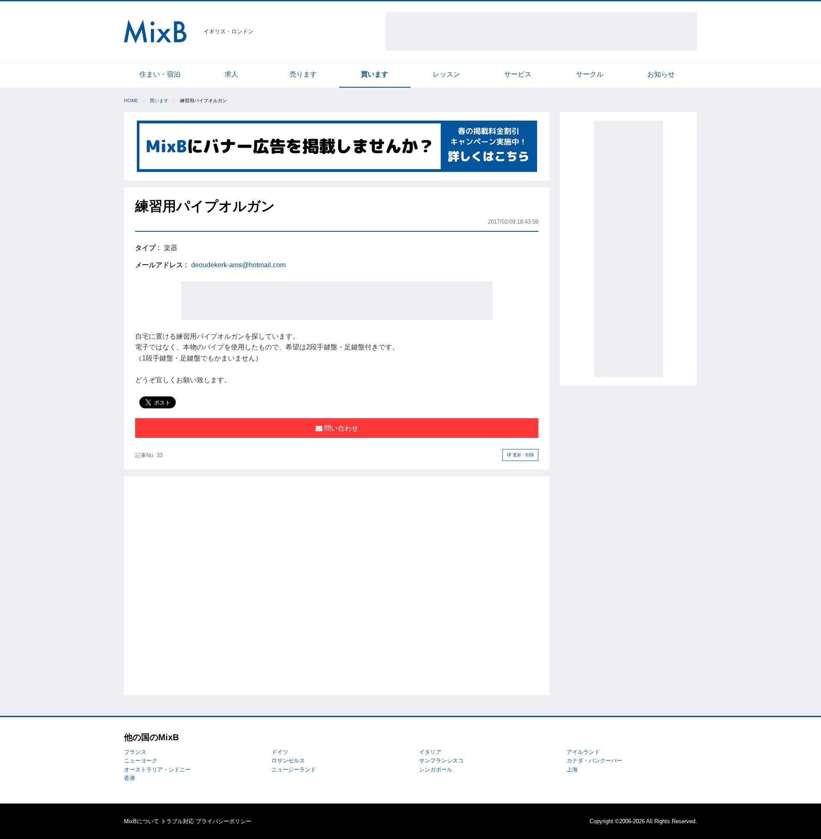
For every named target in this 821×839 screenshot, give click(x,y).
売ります (303, 74)
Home (131, 100)
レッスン (446, 74)
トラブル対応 (177, 821)
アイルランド (583, 752)
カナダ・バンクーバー (594, 760)
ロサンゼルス (288, 760)
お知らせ (661, 74)
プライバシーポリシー (223, 821)
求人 (231, 74)
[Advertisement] (541, 31)
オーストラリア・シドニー (157, 769)
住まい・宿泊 (159, 74)
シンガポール (435, 769)
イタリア (430, 752)
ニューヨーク (140, 760)
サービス (518, 74)
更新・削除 (522, 454)
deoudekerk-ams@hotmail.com (238, 265)
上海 (572, 769)
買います (374, 74)
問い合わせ (340, 428)
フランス (135, 752)
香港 (129, 778)
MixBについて (141, 821)
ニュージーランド (294, 769)
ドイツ (280, 752)
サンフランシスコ (441, 760)
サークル (589, 74)
